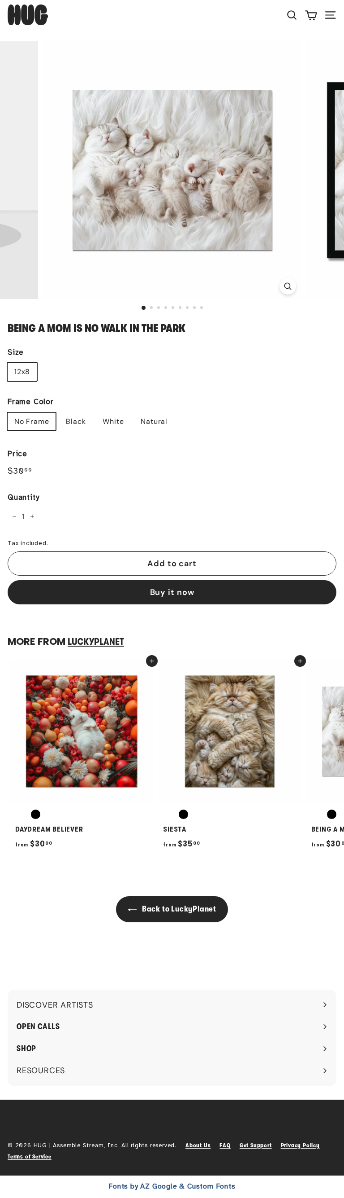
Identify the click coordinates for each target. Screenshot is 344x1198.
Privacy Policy (300, 1145)
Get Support (256, 1145)
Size (16, 352)
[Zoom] (288, 286)
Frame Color (31, 401)
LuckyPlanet (96, 641)
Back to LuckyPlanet (178, 908)
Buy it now (172, 592)
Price (17, 453)
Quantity (23, 497)
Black (76, 421)
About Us (198, 1145)
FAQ (224, 1145)
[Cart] (311, 14)
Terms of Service (30, 1156)
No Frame (31, 421)
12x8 (22, 371)
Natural (154, 421)
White (113, 421)
